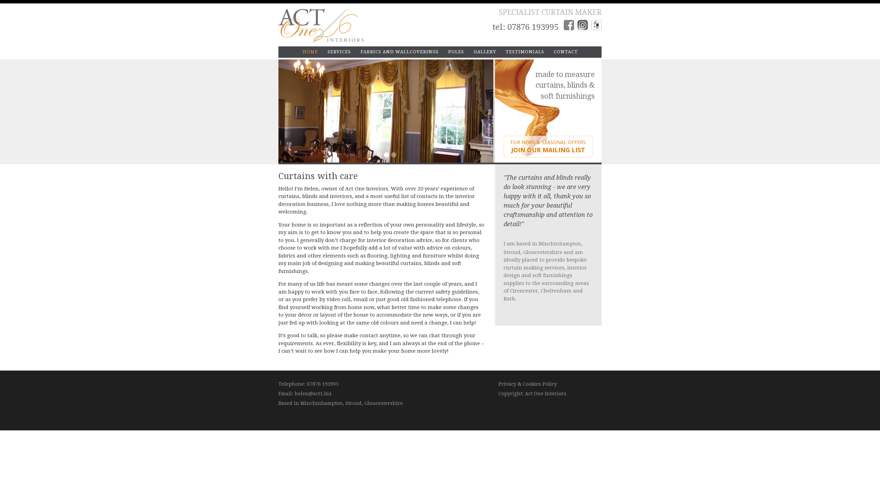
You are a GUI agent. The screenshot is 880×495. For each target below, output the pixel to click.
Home (310, 51)
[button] (292, 111)
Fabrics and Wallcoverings (400, 51)
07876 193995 (533, 27)
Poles (456, 51)
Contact (566, 51)
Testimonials (525, 51)
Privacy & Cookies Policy (527, 384)
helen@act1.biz (313, 393)
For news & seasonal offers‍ (548, 146)
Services (339, 51)
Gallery (485, 51)
